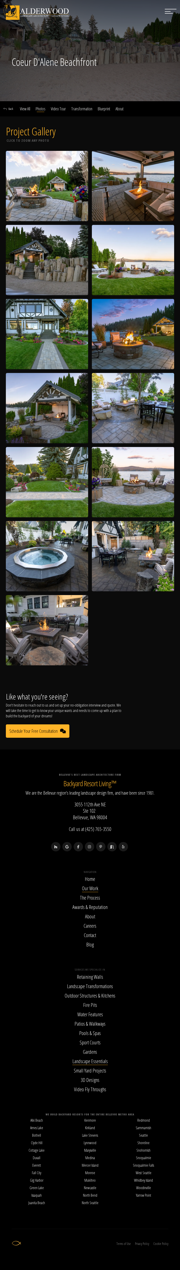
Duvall (36, 1157)
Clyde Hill (36, 1142)
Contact (90, 935)
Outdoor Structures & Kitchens (90, 995)
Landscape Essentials (90, 1061)
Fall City (36, 1172)
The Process (90, 897)
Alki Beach (36, 1120)
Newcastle (90, 1187)
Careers (90, 925)
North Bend (90, 1195)
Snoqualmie (143, 1157)
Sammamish (143, 1127)
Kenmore (90, 1120)
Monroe (90, 1172)
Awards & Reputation (90, 906)
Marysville (90, 1150)
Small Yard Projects (90, 1070)
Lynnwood (90, 1142)
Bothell (36, 1135)
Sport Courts (90, 1042)
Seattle (143, 1135)
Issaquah (36, 1195)
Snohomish (143, 1150)
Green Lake (37, 1187)
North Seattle (90, 1202)
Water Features (90, 1014)
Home (90, 878)
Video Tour (58, 109)
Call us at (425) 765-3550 (90, 829)
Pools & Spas (90, 1032)
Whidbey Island (143, 1180)
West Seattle (143, 1172)
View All (25, 109)
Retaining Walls (90, 976)
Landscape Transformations (90, 986)
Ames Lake (36, 1127)
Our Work (90, 888)
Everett (36, 1165)
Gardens (90, 1051)
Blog (90, 944)
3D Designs (90, 1079)
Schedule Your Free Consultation (33, 731)
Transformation (81, 109)
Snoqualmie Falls (143, 1165)
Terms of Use (123, 1243)
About (120, 109)
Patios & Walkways (90, 1023)
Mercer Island (90, 1165)
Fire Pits (90, 1004)
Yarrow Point (143, 1195)
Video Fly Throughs (90, 1089)
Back (10, 109)
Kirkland (90, 1127)
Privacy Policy (142, 1243)
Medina (90, 1157)
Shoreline (143, 1142)
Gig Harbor (36, 1180)
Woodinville (143, 1187)
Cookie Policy (160, 1243)
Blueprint (104, 109)
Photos (40, 109)
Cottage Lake (37, 1150)
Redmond (143, 1120)
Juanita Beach (36, 1202)
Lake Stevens (90, 1135)
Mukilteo (90, 1180)
